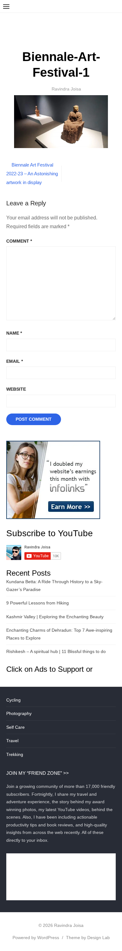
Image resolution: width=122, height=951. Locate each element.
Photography (19, 713)
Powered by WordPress (36, 937)
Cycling (13, 699)
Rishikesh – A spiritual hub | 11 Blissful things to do (56, 651)
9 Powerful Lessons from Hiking (37, 602)
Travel (12, 740)
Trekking (14, 754)
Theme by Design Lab (88, 937)
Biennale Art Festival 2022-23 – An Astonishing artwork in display (32, 173)
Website (16, 389)
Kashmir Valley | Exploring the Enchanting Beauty (55, 616)
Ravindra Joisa (66, 88)
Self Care (15, 727)
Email (14, 361)
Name (14, 333)
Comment (19, 241)
